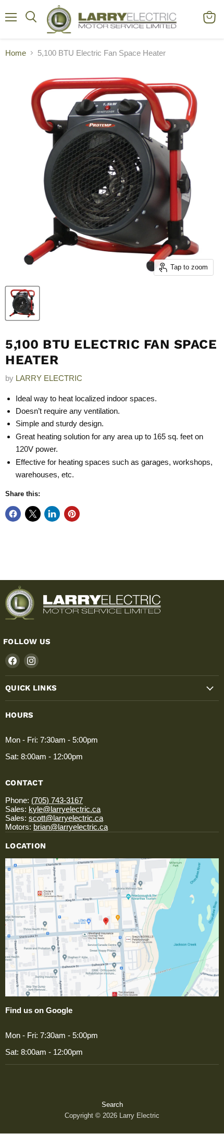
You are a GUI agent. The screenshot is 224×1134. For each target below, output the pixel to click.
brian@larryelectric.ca (70, 826)
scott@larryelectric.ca (66, 817)
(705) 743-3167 (57, 800)
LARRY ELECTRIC (49, 378)
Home (15, 52)
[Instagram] (31, 661)
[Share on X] (33, 514)
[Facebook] (12, 661)
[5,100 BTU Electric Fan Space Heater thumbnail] (22, 303)
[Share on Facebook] (13, 514)
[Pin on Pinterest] (72, 514)
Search (112, 1104)
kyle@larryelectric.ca (65, 809)
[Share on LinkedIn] (52, 514)
